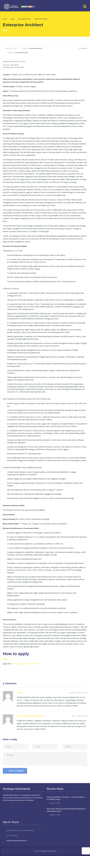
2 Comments (82, 48)
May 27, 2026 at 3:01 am (79, 716)
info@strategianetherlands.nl (16, 840)
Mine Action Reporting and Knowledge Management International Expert (66, 810)
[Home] (20, 6)
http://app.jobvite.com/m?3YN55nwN (26, 664)
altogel (19, 692)
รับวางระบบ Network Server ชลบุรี (30, 716)
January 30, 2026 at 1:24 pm (78, 692)
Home (5, 19)
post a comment (16, 771)
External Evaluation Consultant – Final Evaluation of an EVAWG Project (66, 798)
